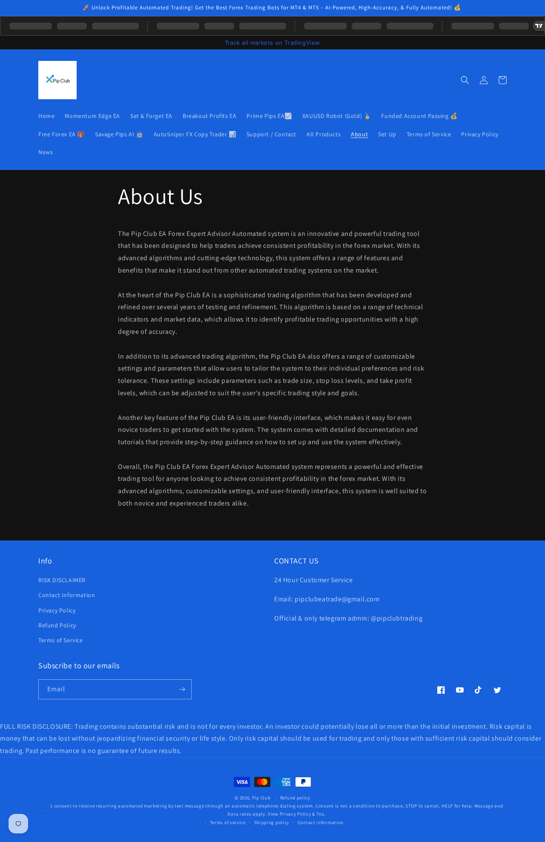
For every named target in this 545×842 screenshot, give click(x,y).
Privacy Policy (56, 610)
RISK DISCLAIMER (62, 580)
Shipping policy (272, 822)
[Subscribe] (181, 689)
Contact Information (66, 595)
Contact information (321, 822)
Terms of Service (60, 640)
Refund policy (295, 798)
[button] (465, 80)
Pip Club (261, 798)
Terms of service (228, 822)
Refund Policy (57, 625)
